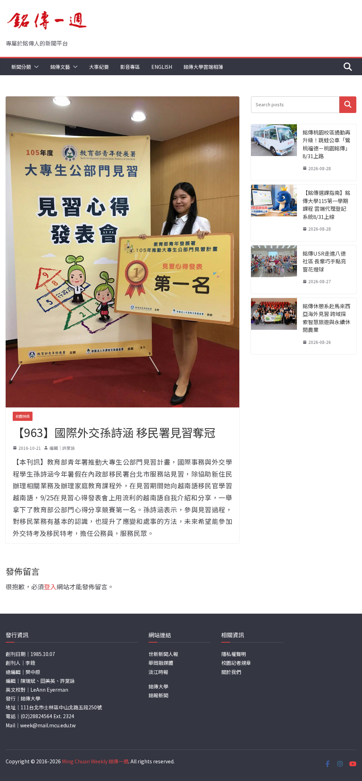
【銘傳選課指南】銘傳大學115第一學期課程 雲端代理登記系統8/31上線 (326, 204)
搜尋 (347, 104)
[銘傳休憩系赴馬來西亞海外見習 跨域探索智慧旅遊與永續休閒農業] (274, 326)
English (161, 66)
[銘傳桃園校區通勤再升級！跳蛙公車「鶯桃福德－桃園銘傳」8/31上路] (274, 152)
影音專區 (130, 66)
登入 (50, 586)
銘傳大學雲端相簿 (203, 66)
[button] (35, 67)
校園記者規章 (236, 662)
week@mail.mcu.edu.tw (48, 725)
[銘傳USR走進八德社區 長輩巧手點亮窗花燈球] (274, 269)
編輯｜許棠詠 (62, 448)
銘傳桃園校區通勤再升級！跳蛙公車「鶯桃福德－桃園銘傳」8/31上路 (326, 144)
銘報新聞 (158, 695)
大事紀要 (99, 66)
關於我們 (231, 671)
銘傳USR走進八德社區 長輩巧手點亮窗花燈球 (324, 261)
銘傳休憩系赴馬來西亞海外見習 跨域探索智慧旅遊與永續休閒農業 (326, 318)
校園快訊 (23, 416)
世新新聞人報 (163, 653)
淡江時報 (158, 671)
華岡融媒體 (160, 662)
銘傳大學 (158, 686)
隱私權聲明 (233, 653)
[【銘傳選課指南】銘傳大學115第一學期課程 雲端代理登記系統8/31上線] (274, 213)
